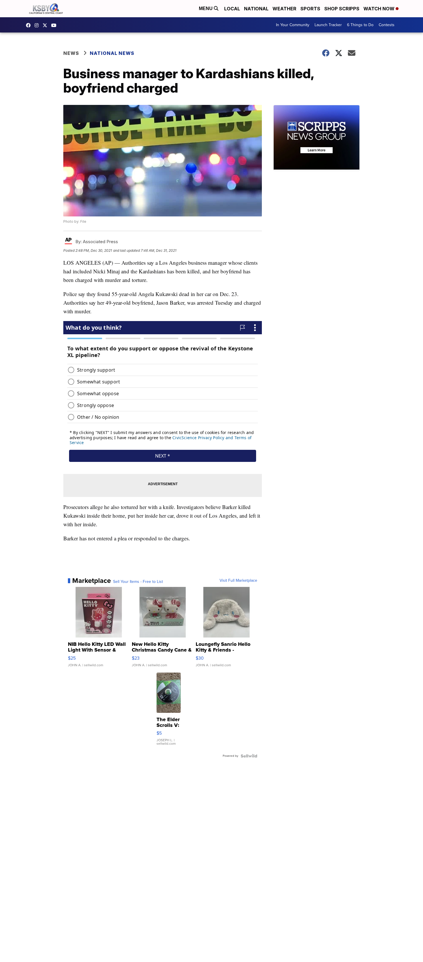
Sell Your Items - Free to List (138, 582)
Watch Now (379, 8)
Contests (387, 25)
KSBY (46, 25)
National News (112, 53)
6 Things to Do (360, 25)
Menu (206, 8)
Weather (284, 8)
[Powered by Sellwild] (249, 756)
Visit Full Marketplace (238, 581)
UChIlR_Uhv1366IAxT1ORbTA (55, 25)
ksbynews (29, 25)
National (256, 8)
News (71, 53)
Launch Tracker (328, 25)
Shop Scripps (341, 8)
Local (232, 8)
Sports (310, 8)
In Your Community (292, 25)
